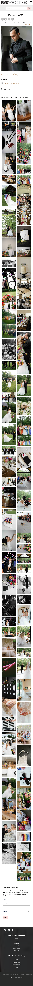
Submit (5, 917)
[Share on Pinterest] (5, 19)
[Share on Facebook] (2, 19)
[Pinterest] (9, 930)
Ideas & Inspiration (16, 964)
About (16, 938)
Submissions (16, 941)
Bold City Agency (19, 977)
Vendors (16, 960)
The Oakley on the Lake (11, 83)
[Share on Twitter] (9, 19)
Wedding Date (6, 908)
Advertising (16, 945)
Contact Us (16, 940)
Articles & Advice (16, 967)
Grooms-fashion (7, 92)
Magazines (16, 943)
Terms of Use (16, 950)
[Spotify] (13, 930)
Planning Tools (16, 962)
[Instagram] (5, 930)
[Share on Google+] (12, 19)
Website (28, 24)
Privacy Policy (16, 948)
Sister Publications (16, 951)
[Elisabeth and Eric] (16, 48)
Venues (16, 959)
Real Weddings (16, 966)
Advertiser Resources (16, 946)
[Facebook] (1, 930)
